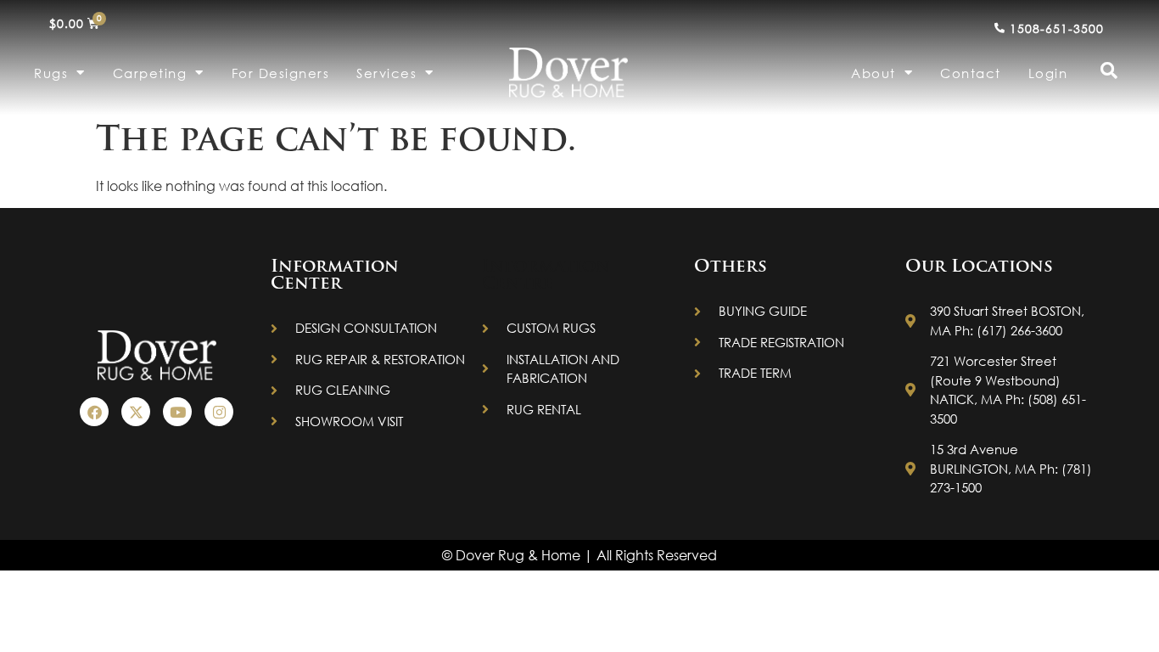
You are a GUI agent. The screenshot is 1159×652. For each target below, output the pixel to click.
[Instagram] (218, 411)
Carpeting (150, 73)
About (873, 73)
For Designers (281, 73)
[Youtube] (177, 411)
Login (1048, 73)
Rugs (51, 73)
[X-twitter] (135, 411)
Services (386, 73)
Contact (970, 73)
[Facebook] (94, 411)
